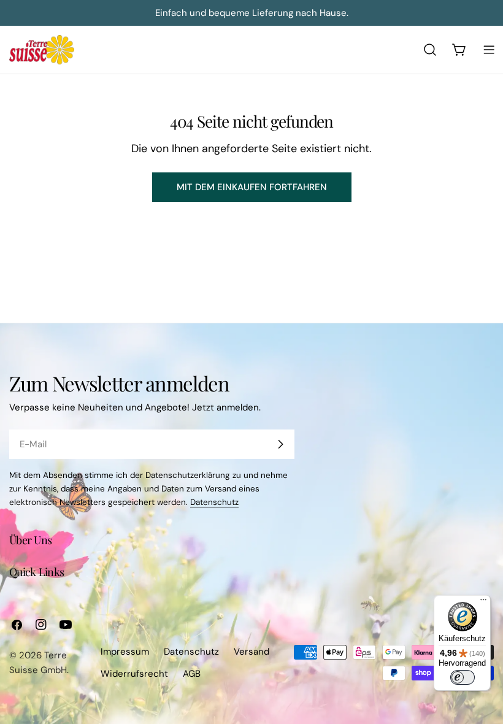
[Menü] (483, 602)
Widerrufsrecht (134, 674)
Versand (251, 651)
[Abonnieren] (280, 444)
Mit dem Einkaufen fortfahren (252, 187)
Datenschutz (214, 502)
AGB (192, 674)
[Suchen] (430, 49)
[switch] (462, 677)
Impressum (125, 651)
